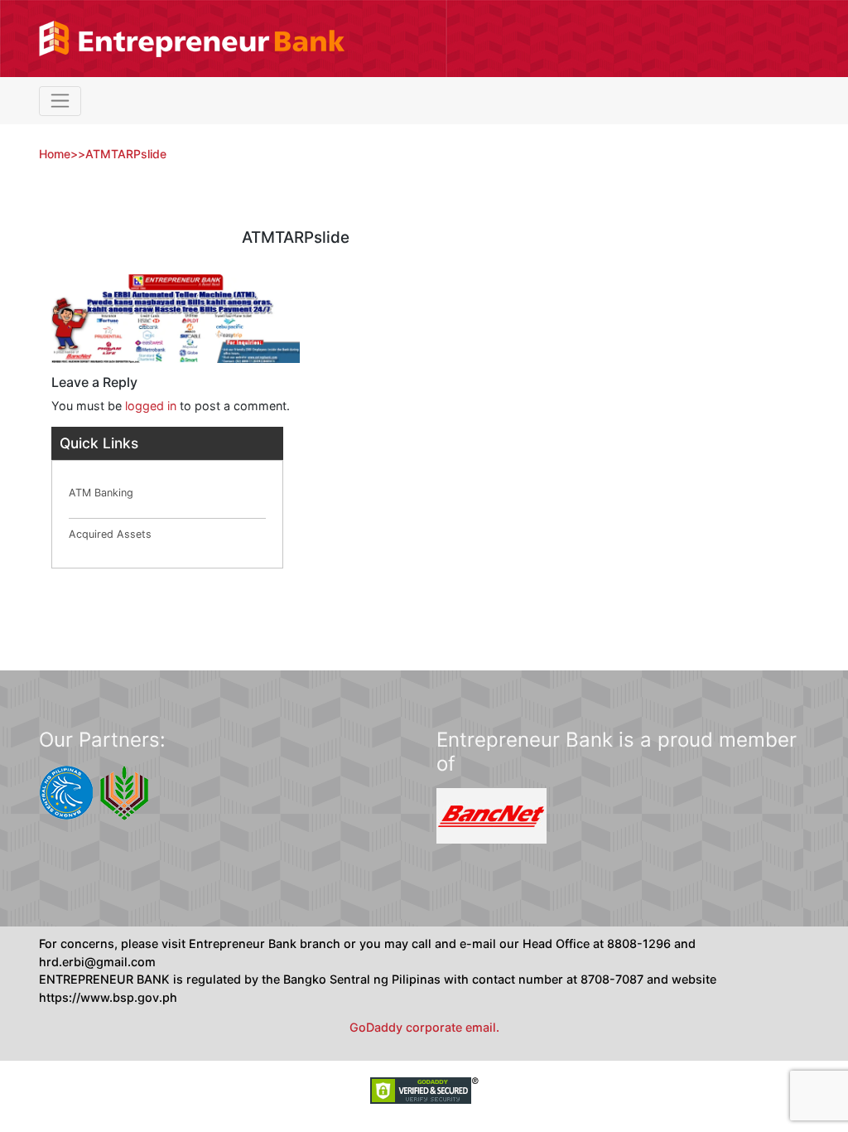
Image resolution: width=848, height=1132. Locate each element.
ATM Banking (101, 492)
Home (54, 154)
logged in (150, 406)
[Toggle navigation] (60, 101)
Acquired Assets (110, 534)
